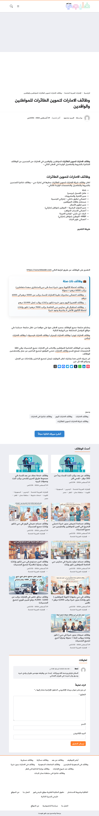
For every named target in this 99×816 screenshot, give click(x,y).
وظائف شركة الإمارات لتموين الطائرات (68, 182)
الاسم (83, 724)
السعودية (59, 489)
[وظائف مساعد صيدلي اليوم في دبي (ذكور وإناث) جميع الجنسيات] (28, 520)
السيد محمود (69, 118)
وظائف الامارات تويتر (81, 335)
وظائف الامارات (62, 351)
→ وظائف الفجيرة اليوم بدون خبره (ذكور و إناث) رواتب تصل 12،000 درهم (52, 302)
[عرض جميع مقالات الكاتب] (87, 118)
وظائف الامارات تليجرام (60, 335)
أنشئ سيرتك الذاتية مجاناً (49, 434)
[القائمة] (18, 6)
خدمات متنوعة (36, 495)
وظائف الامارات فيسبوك (38, 335)
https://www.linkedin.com (39, 270)
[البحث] (11, 6)
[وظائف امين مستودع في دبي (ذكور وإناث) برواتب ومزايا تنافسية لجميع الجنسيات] (28, 557)
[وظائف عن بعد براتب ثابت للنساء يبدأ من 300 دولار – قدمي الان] (70, 477)
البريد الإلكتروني (79, 733)
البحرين (68, 489)
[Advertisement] (49, 32)
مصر (64, 492)
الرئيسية (87, 93)
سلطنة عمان (78, 492)
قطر (70, 492)
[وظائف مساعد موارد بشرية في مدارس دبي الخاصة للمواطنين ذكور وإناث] (70, 557)
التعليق (82, 694)
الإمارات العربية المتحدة (72, 93)
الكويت (87, 492)
